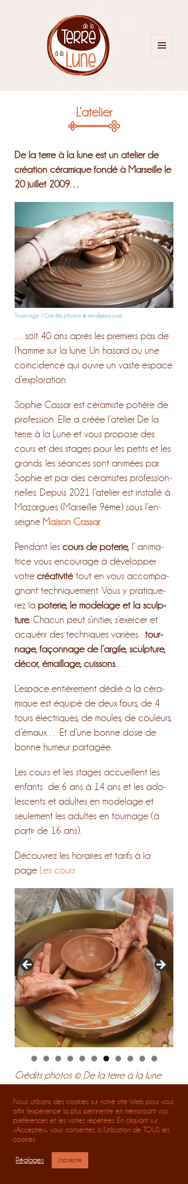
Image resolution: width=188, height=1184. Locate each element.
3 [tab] (58, 1058)
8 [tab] (118, 1058)
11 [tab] (154, 1058)
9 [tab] (130, 1058)
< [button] (28, 965)
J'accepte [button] (70, 1160)
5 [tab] (82, 1058)
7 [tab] (106, 1058)
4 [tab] (70, 1058)
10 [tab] (142, 1058)
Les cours (57, 870)
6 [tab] (94, 1058)
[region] (94, 967)
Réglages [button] (30, 1160)
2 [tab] (46, 1058)
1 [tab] (34, 1058)
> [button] (160, 965)
